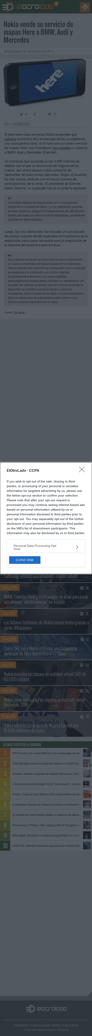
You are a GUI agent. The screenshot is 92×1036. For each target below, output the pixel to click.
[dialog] (46, 518)
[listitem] (46, 547)
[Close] (83, 471)
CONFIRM (25, 560)
